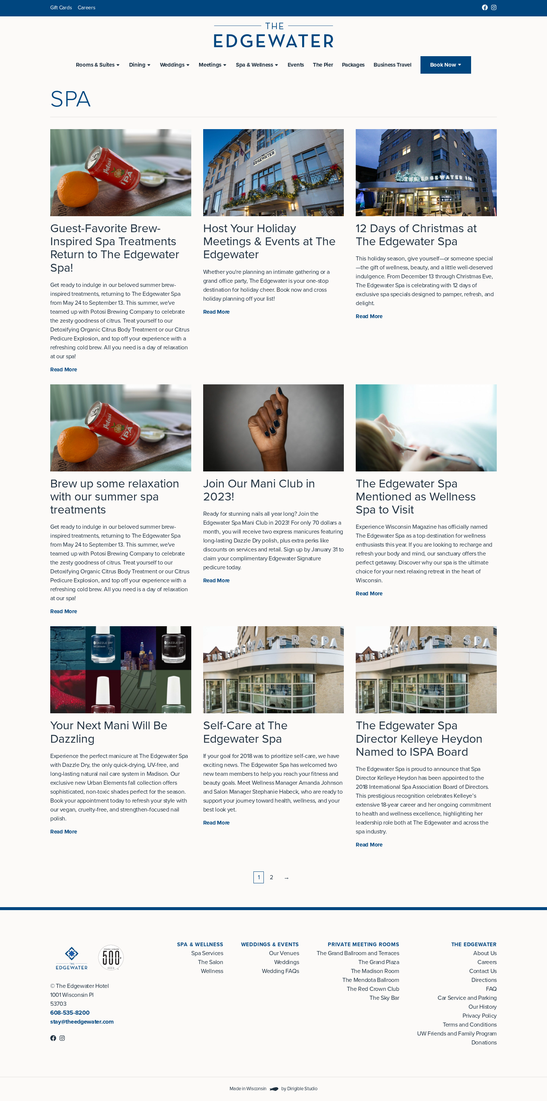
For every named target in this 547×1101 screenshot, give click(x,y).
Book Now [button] (443, 64)
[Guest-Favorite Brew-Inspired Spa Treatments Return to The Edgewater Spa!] (120, 172)
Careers (86, 7)
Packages (353, 64)
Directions (484, 980)
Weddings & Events (270, 944)
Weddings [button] (172, 64)
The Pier (323, 64)
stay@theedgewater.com (82, 1021)
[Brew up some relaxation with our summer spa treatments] (120, 427)
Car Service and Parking (467, 998)
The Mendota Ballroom (370, 980)
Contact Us (483, 971)
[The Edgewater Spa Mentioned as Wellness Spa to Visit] (426, 427)
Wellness (212, 971)
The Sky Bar (384, 998)
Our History (482, 1007)
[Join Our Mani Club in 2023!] (273, 427)
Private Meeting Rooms (363, 944)
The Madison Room (375, 971)
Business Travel (393, 64)
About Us (485, 953)
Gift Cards (61, 7)
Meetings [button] (210, 64)
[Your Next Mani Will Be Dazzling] (120, 669)
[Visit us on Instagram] (494, 7)
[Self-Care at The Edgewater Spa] (273, 669)
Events (296, 64)
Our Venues (284, 953)
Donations (484, 1042)
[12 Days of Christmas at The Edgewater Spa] (426, 172)
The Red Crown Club (373, 989)
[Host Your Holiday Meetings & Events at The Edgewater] (273, 172)
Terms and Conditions (470, 1024)
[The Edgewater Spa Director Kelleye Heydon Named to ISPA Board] (426, 669)
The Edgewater (474, 944)
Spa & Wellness (200, 944)
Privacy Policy (480, 1016)
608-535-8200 (69, 1013)
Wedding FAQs (280, 971)
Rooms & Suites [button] (95, 64)
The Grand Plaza (378, 962)
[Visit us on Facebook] (485, 7)
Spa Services (207, 953)
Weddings (286, 962)
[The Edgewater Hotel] (273, 35)
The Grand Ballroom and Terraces (358, 953)
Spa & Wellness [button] (254, 64)
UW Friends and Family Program (457, 1033)
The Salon (210, 962)
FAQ (491, 989)
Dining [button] (137, 64)
